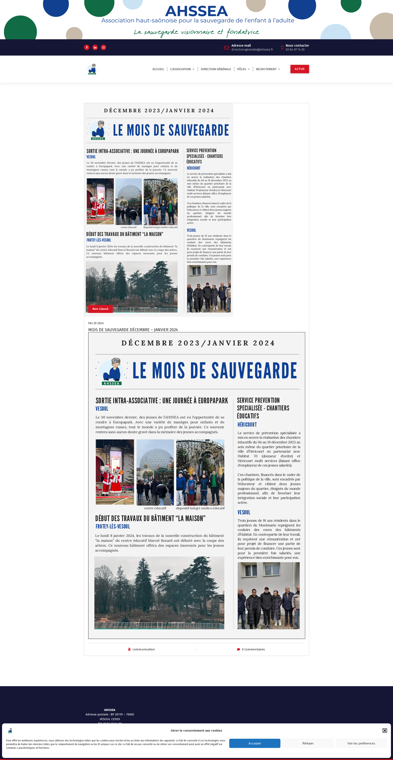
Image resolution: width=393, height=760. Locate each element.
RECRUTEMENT (266, 69)
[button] (385, 731)
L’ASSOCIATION (180, 69)
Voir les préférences (361, 743)
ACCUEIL (158, 69)
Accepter (254, 743)
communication (144, 649)
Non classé (100, 309)
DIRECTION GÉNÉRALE (216, 69)
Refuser (308, 743)
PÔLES (241, 69)
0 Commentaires (253, 649)
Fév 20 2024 (96, 323)
